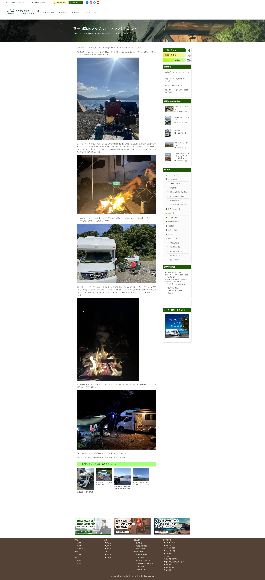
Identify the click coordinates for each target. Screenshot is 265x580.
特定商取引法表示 (173, 288)
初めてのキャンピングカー (174, 90)
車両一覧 (64, 12)
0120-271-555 (21, 2)
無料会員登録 (174, 243)
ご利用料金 (173, 188)
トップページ (173, 175)
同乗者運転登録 (175, 247)
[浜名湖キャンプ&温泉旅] (85, 478)
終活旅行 (168, 85)
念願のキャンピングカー (173, 72)
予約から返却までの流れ (178, 192)
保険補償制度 (174, 200)
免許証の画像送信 (176, 251)
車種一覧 (171, 213)
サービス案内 (49, 12)
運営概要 (171, 226)
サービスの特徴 (175, 183)
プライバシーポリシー (174, 290)
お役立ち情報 (172, 230)
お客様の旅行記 (173, 222)
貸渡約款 (170, 293)
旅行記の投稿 (174, 260)
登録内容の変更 (175, 255)
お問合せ (77, 12)
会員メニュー (91, 12)
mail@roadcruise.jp (40, 2)
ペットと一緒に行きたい (178, 205)
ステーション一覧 (174, 209)
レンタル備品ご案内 (177, 196)
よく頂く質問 (172, 217)
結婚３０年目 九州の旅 (173, 79)
